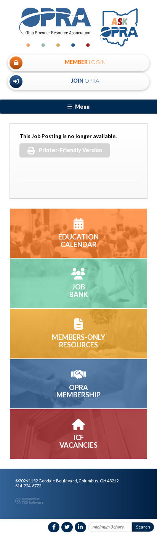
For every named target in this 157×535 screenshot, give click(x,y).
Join (85, 80)
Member (85, 62)
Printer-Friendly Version (70, 150)
